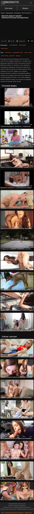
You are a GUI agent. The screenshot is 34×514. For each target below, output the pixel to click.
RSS (2, 513)
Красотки (4, 48)
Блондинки (13, 45)
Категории (8, 8)
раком (18, 56)
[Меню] (31, 2)
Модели (25, 8)
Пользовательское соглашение (14, 513)
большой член (18, 52)
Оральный (22, 45)
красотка (8, 52)
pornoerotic (10, 2)
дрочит (11, 56)
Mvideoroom (28, 513)
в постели (4, 56)
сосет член (28, 52)
